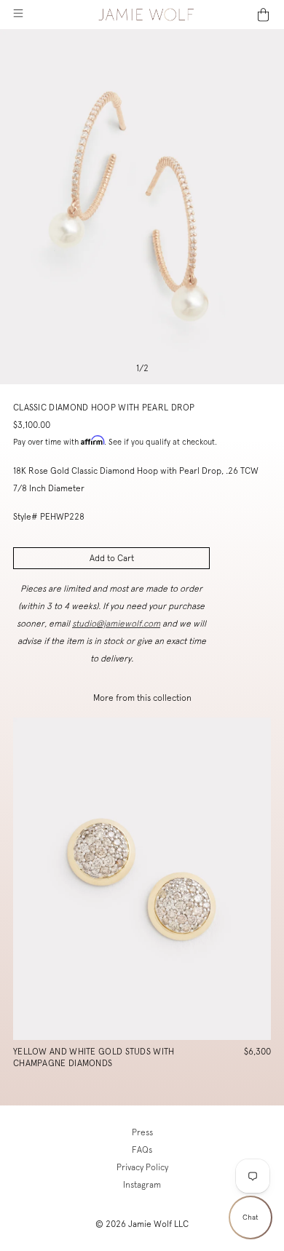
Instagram (142, 1185)
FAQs (142, 1150)
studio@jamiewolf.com (116, 624)
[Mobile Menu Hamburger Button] (17, 14)
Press (142, 1132)
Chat (250, 1217)
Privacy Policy (142, 1167)
